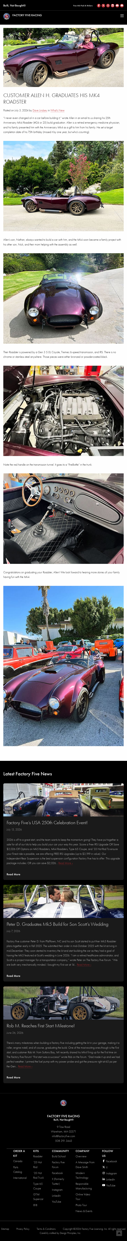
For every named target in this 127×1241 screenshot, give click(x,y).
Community (60, 1151)
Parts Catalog (17, 1170)
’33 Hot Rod (37, 1165)
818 (35, 1205)
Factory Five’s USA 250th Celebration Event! (47, 823)
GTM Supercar (38, 1197)
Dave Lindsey (40, 110)
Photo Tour (81, 1205)
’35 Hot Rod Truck (38, 1175)
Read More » (65, 863)
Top (119, 1233)
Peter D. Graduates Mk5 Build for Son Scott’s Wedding (57, 924)
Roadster (38, 1156)
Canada (17, 1161)
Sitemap (5, 1228)
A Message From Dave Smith (85, 1165)
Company (82, 1151)
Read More (13, 874)
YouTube (56, 1201)
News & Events (84, 1211)
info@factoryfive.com (63, 1136)
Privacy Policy (22, 1228)
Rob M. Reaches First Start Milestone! (41, 1026)
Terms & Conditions (46, 1228)
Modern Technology (82, 1175)
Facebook (57, 1173)
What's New (57, 110)
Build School (59, 1156)
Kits (36, 1151)
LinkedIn (56, 1195)
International (20, 1178)
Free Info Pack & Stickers (83, 5)
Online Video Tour (83, 1197)
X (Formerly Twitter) (58, 1181)
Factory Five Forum (58, 1165)
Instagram (57, 1190)
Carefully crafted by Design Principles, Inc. (60, 1233)
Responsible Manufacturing (84, 1186)
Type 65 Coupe (38, 1186)
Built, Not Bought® (14, 5)
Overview (81, 1156)
